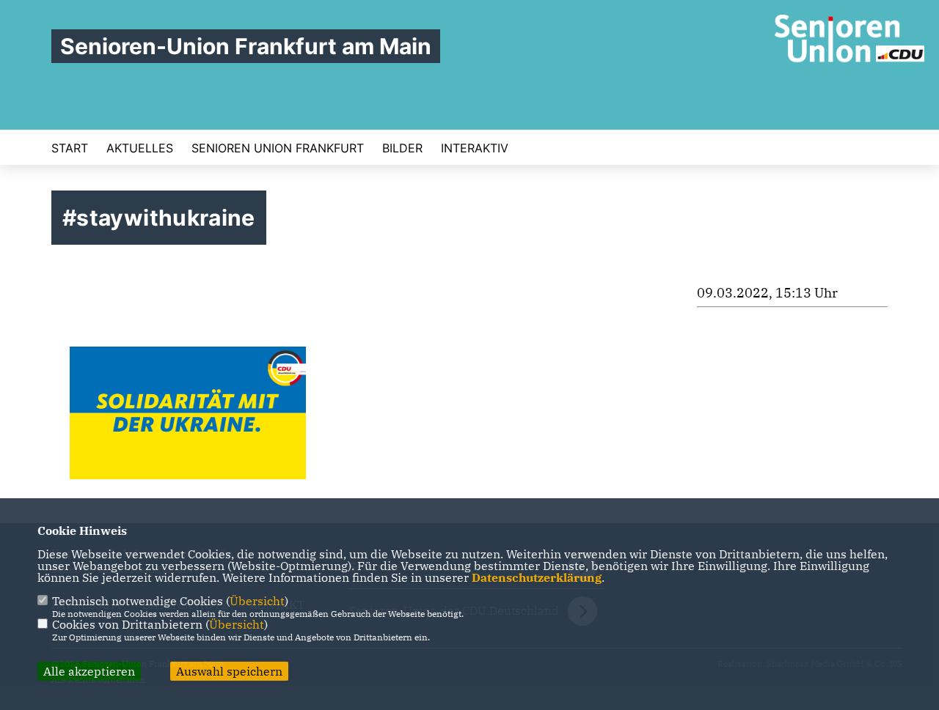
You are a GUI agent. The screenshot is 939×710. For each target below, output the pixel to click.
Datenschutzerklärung (537, 577)
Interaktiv (474, 148)
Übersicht (257, 600)
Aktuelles (139, 148)
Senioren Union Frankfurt (277, 148)
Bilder (402, 148)
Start (69, 148)
